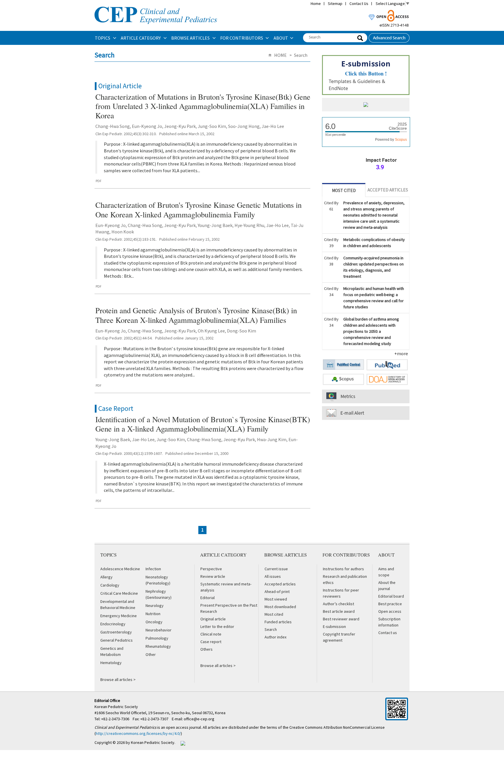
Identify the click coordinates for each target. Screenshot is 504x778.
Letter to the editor (217, 626)
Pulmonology (157, 638)
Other (151, 654)
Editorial (207, 597)
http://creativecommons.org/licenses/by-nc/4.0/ (138, 733)
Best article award (339, 611)
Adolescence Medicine (120, 568)
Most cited (274, 614)
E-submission (334, 626)
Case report (210, 641)
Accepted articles (280, 584)
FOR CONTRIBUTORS (242, 38)
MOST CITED (344, 190)
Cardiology (109, 585)
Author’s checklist (338, 603)
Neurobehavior (159, 630)
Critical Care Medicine (119, 593)
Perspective (211, 568)
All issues (273, 576)
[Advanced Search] (389, 36)
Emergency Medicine (118, 615)
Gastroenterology (116, 632)
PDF (99, 181)
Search (271, 629)
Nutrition (153, 613)
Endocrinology (112, 623)
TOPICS (103, 38)
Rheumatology (158, 646)
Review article (212, 576)
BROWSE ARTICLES (191, 38)
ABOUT (281, 38)
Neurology (155, 605)
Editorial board (391, 596)
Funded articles (278, 621)
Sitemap (335, 3)
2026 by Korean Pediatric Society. (146, 742)
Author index (275, 637)
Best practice (390, 603)
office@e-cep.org (199, 718)
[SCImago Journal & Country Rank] (365, 105)
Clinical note (210, 634)
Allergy (106, 577)
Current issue (276, 568)
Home (316, 3)
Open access (389, 611)
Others (206, 649)
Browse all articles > (118, 679)
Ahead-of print (277, 591)
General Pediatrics (116, 640)
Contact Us (358, 3)
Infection (153, 568)
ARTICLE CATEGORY (141, 38)
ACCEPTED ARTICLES (388, 190)
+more (401, 353)
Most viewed (276, 599)
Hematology (111, 662)
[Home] (155, 6)
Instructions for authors (343, 568)
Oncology (154, 621)
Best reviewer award (341, 619)
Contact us (387, 632)
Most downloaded (280, 606)
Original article (213, 619)
